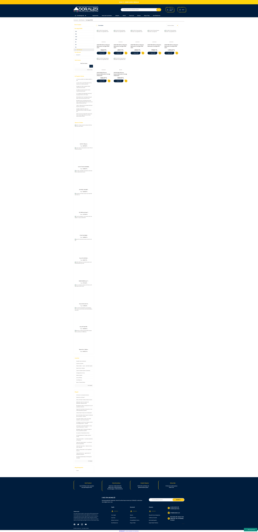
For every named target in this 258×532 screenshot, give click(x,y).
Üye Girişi (113, 517)
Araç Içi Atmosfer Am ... (84, 303)
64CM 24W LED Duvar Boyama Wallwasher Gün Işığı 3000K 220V (103, 74)
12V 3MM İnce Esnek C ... (84, 212)
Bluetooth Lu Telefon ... (84, 349)
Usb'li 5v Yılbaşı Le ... (84, 143)
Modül (124, 15)
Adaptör (117, 15)
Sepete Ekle (102, 53)
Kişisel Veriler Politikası (153, 522)
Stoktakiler (100, 25)
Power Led (131, 15)
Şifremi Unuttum (115, 520)
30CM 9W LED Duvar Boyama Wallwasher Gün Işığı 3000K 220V (137, 46)
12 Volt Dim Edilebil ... (84, 235)
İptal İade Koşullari (153, 520)
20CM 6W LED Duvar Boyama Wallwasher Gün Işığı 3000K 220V (120, 46)
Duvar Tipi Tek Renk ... (83, 258)
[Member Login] (168, 10)
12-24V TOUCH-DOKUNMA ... (84, 166)
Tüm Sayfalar (89, 385)
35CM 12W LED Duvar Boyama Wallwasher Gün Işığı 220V (154, 45)
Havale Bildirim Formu (134, 520)
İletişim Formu (133, 517)
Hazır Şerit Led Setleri (107, 15)
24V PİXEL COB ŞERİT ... (84, 189)
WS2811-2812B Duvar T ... (84, 281)
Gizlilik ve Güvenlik (153, 517)
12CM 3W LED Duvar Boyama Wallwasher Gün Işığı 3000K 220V (103, 46)
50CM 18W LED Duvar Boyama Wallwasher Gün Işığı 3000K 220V (171, 46)
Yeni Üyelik (113, 515)
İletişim (139, 15)
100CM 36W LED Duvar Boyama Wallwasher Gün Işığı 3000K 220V (120, 74)
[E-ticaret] (129, 531)
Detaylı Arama (89, 69)
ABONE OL (178, 499)
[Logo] (87, 10)
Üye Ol (171, 10)
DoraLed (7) (78, 54)
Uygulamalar (95, 15)
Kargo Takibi (132, 522)
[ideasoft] (122, 531)
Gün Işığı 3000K (89, 20)
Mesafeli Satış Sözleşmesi (154, 515)
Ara (91, 66)
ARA (159, 9)
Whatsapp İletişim (251, 529)
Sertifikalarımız (156, 15)
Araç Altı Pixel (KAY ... (84, 326)
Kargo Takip (147, 15)
